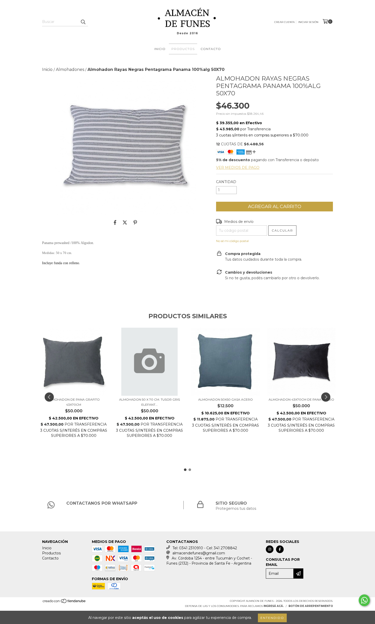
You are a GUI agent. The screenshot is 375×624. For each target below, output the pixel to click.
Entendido (272, 618)
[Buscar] (83, 21)
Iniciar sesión (308, 22)
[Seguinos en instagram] (269, 549)
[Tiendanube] (64, 602)
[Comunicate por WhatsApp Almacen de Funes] (364, 600)
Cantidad (226, 182)
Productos (183, 49)
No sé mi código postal (232, 241)
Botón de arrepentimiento (311, 606)
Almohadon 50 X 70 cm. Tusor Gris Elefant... (149, 402)
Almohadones (70, 69)
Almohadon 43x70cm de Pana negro (301, 399)
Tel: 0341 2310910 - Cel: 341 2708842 (204, 548)
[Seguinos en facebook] (280, 549)
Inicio (160, 49)
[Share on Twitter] (124, 222)
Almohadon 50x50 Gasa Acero (225, 399)
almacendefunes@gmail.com (198, 553)
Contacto (211, 49)
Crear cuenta (284, 22)
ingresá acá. (274, 606)
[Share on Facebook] (115, 222)
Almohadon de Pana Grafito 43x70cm (74, 402)
